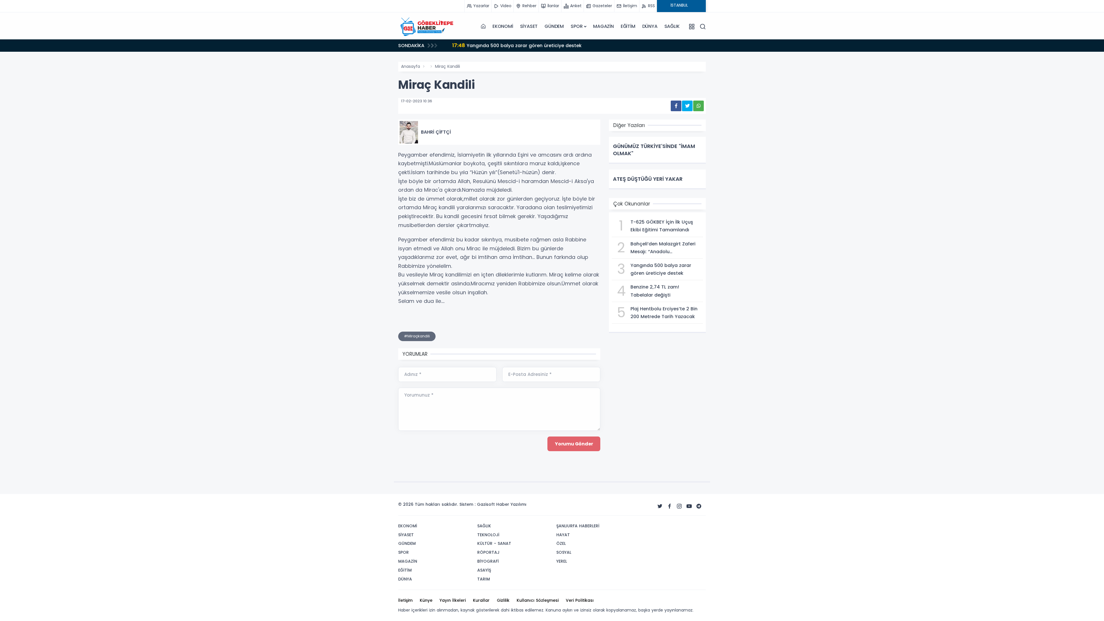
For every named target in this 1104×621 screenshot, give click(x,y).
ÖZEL (561, 543)
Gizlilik (503, 600)
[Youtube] (689, 506)
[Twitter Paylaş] (687, 106)
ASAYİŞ (484, 570)
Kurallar (481, 600)
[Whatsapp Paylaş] (698, 106)
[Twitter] (660, 506)
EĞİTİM (628, 26)
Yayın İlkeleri (453, 600)
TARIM (483, 579)
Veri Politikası (580, 600)
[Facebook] (669, 506)
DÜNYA (650, 26)
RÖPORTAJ (488, 552)
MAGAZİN (603, 26)
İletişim (405, 600)
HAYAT (563, 535)
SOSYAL (563, 552)
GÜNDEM (554, 26)
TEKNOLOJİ (488, 535)
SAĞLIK (672, 26)
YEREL (561, 561)
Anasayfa (410, 66)
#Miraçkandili (417, 336)
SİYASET (529, 26)
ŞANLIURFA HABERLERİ (577, 526)
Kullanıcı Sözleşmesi (538, 600)
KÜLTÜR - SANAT (494, 543)
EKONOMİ (502, 26)
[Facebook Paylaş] (676, 106)
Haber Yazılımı (511, 504)
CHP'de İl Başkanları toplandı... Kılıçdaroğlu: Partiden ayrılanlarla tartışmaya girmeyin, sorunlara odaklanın (583, 46)
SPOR (576, 26)
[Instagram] (679, 506)
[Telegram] (699, 506)
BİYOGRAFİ (488, 561)
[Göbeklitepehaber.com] (427, 26)
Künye (426, 600)
